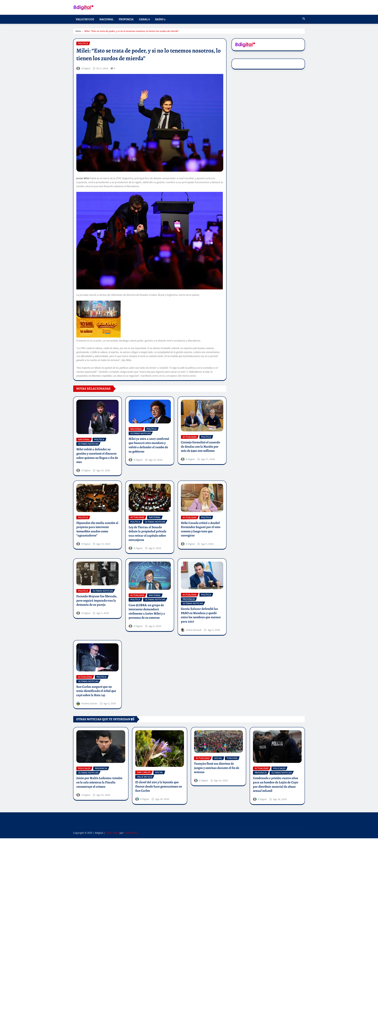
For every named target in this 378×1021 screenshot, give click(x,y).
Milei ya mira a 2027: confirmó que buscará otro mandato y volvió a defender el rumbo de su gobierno (149, 445)
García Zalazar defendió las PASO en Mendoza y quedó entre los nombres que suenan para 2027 (201, 615)
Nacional (106, 19)
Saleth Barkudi (193, 629)
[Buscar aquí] (304, 18)
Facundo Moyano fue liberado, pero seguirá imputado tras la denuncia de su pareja (96, 600)
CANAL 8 (144, 19)
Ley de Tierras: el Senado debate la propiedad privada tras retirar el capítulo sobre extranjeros (147, 533)
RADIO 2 (160, 19)
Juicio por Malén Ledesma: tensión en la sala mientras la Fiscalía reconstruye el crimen (99, 782)
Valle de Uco (85, 19)
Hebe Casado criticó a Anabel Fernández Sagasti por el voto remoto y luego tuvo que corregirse (200, 529)
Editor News (112, 832)
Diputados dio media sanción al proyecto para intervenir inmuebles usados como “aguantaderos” (97, 529)
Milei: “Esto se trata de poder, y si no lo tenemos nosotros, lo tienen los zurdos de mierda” (131, 31)
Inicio (78, 31)
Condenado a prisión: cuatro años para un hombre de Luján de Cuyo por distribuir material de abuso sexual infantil (275, 784)
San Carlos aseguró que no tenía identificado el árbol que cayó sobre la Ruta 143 (96, 691)
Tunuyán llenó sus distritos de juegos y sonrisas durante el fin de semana (216, 767)
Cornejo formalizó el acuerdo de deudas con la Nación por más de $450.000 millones (200, 446)
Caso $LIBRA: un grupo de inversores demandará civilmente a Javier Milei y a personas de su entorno (147, 611)
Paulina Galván (89, 703)
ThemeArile (130, 832)
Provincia (126, 19)
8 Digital (86, 68)
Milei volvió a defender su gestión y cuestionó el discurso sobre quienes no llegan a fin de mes (97, 455)
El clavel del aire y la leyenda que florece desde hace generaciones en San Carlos (158, 786)
